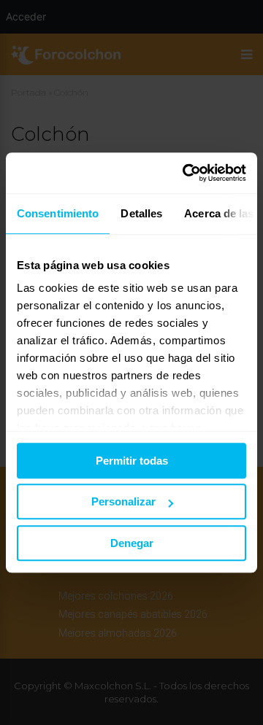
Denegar (131, 543)
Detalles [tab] (141, 213)
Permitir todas (132, 460)
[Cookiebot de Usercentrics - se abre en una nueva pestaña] (185, 172)
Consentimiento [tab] (58, 213)
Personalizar (123, 501)
